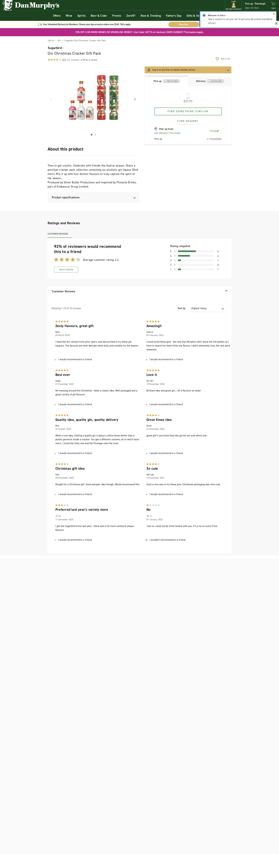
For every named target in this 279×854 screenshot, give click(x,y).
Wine (69, 16)
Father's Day (173, 16)
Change (213, 130)
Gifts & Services (197, 16)
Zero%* (130, 16)
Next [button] (133, 99)
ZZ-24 (58, 516)
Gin (59, 40)
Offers (57, 16)
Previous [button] (50, 99)
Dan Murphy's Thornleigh (167, 133)
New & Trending (151, 16)
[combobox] (207, 308)
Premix (116, 16)
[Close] (274, 14)
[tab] (166, 81)
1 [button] (91, 134)
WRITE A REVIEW (66, 269)
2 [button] (95, 134)
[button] (233, 5)
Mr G (149, 516)
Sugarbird (55, 48)
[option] (94, 99)
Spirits (81, 16)
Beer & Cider (99, 16)
